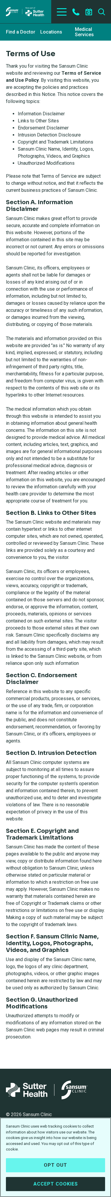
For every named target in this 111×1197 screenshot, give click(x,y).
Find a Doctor (20, 32)
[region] (55, 1157)
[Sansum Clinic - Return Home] (25, 11)
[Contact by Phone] (76, 12)
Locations (51, 32)
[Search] (101, 12)
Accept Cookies (55, 1184)
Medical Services (84, 31)
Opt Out (55, 1165)
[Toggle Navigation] (62, 11)
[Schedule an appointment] (89, 12)
